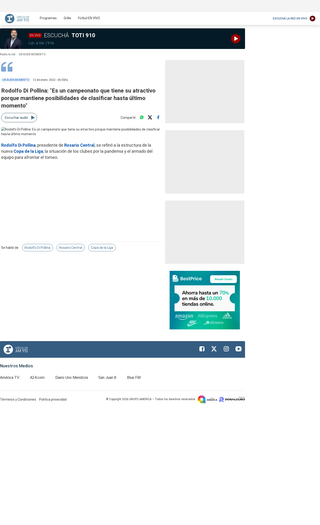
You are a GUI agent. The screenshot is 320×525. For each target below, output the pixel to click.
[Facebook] (158, 117)
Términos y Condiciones (18, 399)
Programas (48, 18)
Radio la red (7, 54)
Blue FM (134, 377)
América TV (9, 377)
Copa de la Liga (28, 151)
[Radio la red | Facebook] (202, 348)
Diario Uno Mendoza (71, 377)
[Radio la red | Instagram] (226, 348)
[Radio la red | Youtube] (238, 348)
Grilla (67, 18)
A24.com (37, 377)
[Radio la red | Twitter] (214, 348)
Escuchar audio (16, 117)
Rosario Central (79, 145)
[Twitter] (150, 117)
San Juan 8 (107, 377)
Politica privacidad (53, 399)
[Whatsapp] (141, 117)
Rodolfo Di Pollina (37, 247)
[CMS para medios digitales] (232, 399)
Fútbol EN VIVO (89, 18)
